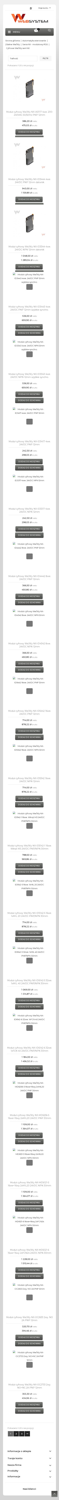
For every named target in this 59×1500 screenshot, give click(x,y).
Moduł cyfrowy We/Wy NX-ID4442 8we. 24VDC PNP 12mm (29, 578)
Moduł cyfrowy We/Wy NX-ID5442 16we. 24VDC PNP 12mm (29, 712)
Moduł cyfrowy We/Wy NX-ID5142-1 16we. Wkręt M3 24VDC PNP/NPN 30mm (30, 847)
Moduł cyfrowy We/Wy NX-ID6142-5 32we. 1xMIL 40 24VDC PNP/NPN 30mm (29, 982)
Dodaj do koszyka (29, 132)
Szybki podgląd (29, 88)
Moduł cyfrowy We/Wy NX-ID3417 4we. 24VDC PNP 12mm (30, 443)
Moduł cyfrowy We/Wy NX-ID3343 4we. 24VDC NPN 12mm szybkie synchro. (29, 375)
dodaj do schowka (29, 333)
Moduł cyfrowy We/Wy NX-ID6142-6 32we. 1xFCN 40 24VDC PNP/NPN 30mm (29, 1049)
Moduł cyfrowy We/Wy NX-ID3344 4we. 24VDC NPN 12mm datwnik (29, 248)
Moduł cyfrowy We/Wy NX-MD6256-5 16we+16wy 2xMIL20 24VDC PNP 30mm (29, 1117)
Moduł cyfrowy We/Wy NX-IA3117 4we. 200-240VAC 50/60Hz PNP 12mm (29, 113)
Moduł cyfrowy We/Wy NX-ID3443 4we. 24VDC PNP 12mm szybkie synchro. (29, 308)
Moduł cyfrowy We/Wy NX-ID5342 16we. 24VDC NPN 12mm (29, 780)
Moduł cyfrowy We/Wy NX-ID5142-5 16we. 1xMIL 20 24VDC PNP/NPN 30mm (29, 914)
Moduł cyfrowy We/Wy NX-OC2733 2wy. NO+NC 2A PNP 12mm (29, 1386)
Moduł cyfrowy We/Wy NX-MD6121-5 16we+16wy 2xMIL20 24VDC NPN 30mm (29, 1184)
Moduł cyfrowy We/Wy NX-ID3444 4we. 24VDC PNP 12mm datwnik (29, 181)
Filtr (45, 58)
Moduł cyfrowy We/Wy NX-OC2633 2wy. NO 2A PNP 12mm (29, 1319)
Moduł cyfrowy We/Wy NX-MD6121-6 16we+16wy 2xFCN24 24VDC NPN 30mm (29, 1251)
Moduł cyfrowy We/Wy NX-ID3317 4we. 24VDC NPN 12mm (29, 510)
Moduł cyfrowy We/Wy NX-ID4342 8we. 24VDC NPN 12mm (29, 645)
